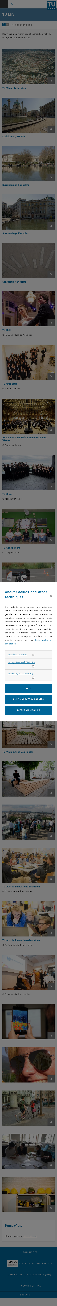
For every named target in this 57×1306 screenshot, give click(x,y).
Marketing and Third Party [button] (20, 673)
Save (28, 688)
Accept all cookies (28, 710)
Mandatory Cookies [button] (17, 654)
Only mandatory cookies (28, 699)
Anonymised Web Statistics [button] (21, 662)
